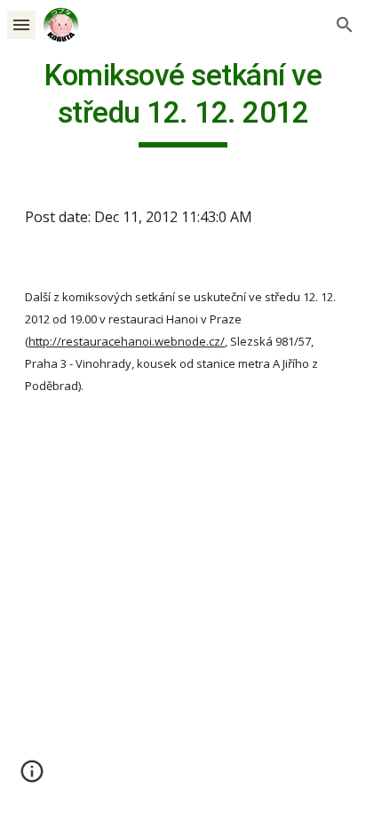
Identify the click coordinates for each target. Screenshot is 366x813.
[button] (21, 24)
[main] (183, 102)
